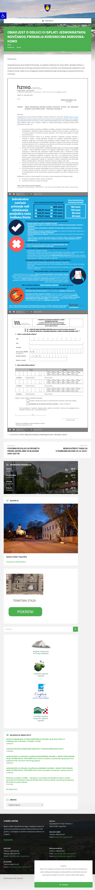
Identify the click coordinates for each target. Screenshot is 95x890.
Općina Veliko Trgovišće (16, 557)
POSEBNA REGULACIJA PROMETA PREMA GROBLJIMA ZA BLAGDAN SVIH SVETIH (23, 451)
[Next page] (14, 194)
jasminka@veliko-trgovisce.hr (65, 856)
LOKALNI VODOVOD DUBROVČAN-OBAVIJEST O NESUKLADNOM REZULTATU (34, 749)
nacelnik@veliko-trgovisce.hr (19, 856)
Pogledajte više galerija (16, 562)
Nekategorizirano (46, 434)
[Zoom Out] (27, 194)
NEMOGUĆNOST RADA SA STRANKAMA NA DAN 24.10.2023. (71, 449)
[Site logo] (47, 13)
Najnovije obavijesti (32, 434)
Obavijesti (58, 434)
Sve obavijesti (11, 789)
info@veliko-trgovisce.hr (63, 837)
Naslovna (10, 47)
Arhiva (22, 434)
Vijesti (19, 47)
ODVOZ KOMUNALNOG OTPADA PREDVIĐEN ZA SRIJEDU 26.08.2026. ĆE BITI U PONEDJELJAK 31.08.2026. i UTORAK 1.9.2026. (35, 740)
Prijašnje (11, 446)
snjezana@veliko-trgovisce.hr (65, 853)
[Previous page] (10, 194)
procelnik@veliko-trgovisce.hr (19, 867)
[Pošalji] (75, 629)
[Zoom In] (31, 194)
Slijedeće (83, 446)
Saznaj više (8, 840)
